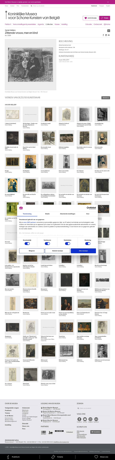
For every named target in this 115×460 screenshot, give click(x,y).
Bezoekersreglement (11, 421)
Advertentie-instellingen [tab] (67, 214)
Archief (24, 415)
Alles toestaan (83, 251)
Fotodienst (25, 413)
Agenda (41, 24)
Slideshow (106, 98)
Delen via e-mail (108, 35)
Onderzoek (98, 24)
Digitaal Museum (27, 420)
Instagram (90, 422)
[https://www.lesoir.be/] (59, 431)
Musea (57, 24)
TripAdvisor (96, 422)
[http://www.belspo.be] (43, 433)
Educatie (89, 24)
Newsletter (97, 432)
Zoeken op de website (31, 5)
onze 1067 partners (29, 222)
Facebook (79, 422)
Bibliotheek (25, 410)
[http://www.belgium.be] (50, 433)
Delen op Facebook (103, 35)
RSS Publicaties (81, 437)
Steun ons (25, 426)
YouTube (85, 422)
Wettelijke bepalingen (94, 451)
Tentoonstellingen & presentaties (24, 24)
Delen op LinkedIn (106, 35)
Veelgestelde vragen (12, 408)
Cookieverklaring (106, 451)
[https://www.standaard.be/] (69, 432)
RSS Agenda (80, 431)
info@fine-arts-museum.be (61, 442)
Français (101, 6)
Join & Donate (92, 18)
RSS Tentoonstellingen (82, 433)
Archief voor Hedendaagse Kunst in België (29, 417)
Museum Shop (9, 419)
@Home (107, 24)
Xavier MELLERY (66, 60)
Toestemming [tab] (27, 214)
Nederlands (94, 6)
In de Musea (9, 416)
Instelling (64, 24)
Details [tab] (47, 214)
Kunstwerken (108, 30)
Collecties (49, 24)
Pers (18, 6)
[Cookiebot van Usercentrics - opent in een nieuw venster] (88, 208)
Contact (12, 6)
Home (6, 6)
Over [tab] (87, 214)
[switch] (47, 243)
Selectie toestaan (57, 251)
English (108, 6)
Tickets (106, 18)
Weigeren (32, 251)
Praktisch (8, 24)
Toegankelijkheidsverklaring (81, 451)
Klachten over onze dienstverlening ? (63, 451)
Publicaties (25, 412)
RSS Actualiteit (81, 436)
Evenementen (25, 6)
